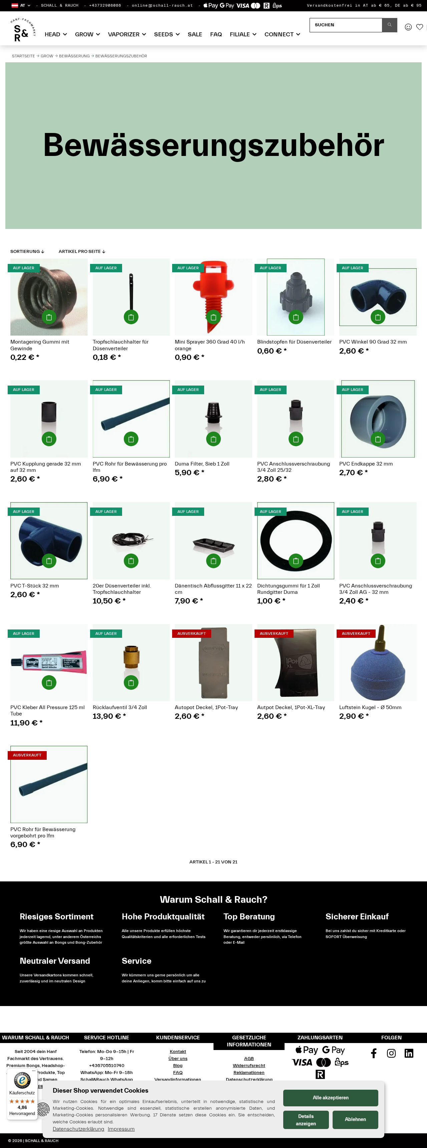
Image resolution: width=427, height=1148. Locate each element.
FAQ (216, 34)
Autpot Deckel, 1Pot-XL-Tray (291, 707)
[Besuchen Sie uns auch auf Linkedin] (409, 1055)
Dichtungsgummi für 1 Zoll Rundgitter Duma (288, 589)
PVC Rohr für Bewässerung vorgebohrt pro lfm (42, 832)
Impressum (121, 1129)
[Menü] (34, 1072)
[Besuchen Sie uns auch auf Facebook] (374, 1055)
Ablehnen (355, 1119)
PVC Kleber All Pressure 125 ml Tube (47, 710)
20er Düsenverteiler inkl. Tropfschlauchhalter (122, 589)
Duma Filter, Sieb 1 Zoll (202, 464)
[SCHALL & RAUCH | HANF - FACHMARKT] (22, 29)
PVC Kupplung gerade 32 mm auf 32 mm (45, 467)
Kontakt (178, 1051)
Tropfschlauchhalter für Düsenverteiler (120, 345)
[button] (20, 5)
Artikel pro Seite (80, 251)
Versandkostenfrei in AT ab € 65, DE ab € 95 (364, 5)
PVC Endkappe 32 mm (366, 464)
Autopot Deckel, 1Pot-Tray (206, 707)
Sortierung (25, 251)
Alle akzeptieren (331, 1098)
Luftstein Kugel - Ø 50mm (370, 707)
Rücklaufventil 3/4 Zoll (120, 707)
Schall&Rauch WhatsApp (106, 1079)
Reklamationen (249, 1072)
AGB (249, 1058)
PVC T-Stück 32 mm (34, 586)
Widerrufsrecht (249, 1065)
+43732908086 (105, 5)
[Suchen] (389, 25)
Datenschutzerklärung (249, 1079)
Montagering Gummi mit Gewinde (39, 345)
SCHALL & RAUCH (59, 5)
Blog (177, 1065)
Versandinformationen (177, 1079)
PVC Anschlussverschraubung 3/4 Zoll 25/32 (293, 467)
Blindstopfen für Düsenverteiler (294, 342)
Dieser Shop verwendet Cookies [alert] (100, 1090)
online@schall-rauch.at (162, 5)
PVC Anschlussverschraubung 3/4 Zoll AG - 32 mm (375, 589)
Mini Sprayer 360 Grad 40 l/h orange (210, 345)
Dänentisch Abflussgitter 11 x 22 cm (213, 589)
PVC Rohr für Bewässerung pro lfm (130, 467)
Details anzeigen (306, 1120)
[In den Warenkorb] (49, 317)
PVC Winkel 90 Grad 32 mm (373, 342)
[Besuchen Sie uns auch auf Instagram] (391, 1055)
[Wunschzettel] (419, 27)
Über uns (177, 1058)
